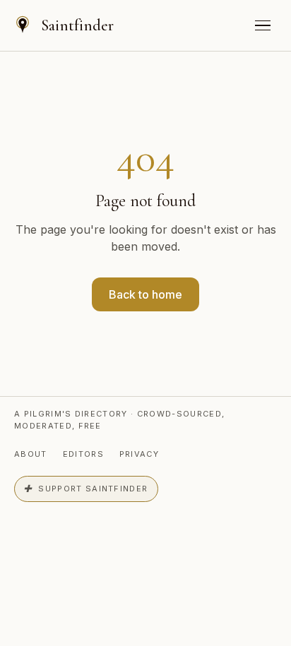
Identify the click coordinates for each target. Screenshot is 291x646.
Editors (83, 454)
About (30, 454)
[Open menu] (262, 25)
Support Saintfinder (85, 489)
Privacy (139, 454)
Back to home (145, 294)
